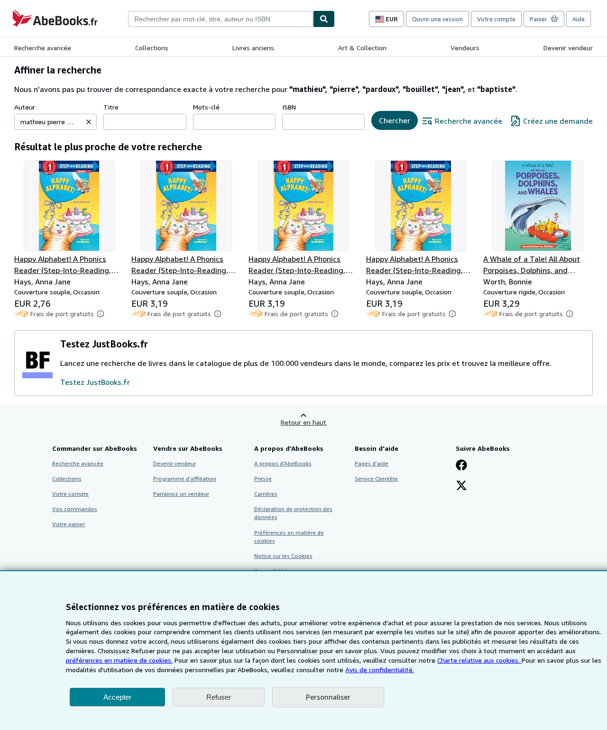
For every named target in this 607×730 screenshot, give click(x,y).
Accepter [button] (117, 697)
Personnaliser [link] (328, 697)
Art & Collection (362, 48)
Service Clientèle (376, 478)
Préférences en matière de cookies (289, 536)
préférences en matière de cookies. (119, 660)
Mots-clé (206, 107)
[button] (88, 121)
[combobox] (220, 19)
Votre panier (68, 524)
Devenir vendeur (568, 48)
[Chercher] (323, 19)
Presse (263, 478)
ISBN (289, 107)
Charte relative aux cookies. (479, 660)
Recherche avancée (42, 48)
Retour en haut (303, 422)
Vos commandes (74, 508)
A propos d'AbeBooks (283, 463)
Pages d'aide (371, 463)
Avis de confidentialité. (379, 670)
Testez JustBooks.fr (95, 382)
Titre (111, 107)
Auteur (24, 107)
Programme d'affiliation (184, 478)
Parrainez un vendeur (181, 493)
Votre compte (496, 19)
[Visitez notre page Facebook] (461, 466)
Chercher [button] (394, 120)
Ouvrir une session (437, 19)
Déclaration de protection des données (293, 512)
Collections (151, 48)
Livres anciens (253, 48)
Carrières (265, 493)
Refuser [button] (218, 697)
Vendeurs (465, 48)
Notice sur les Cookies (283, 555)
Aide (578, 19)
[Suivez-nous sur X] (461, 486)
